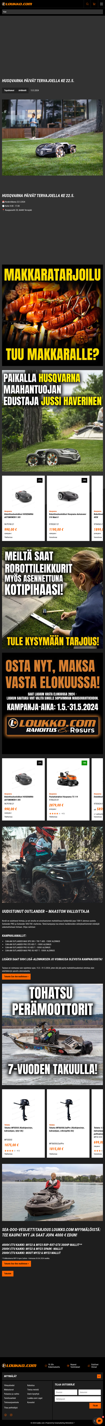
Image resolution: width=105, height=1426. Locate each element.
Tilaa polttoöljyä (11, 1407)
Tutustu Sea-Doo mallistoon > (16, 1217)
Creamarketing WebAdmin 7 (64, 1423)
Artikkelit (22, 44)
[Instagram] (11, 1415)
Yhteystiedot (9, 1385)
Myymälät (10, 1376)
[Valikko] (101, 4)
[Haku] (87, 4)
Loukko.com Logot (34, 1398)
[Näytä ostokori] (94, 4)
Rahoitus (31, 1385)
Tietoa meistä (33, 1389)
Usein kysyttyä (33, 1394)
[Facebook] (5, 1415)
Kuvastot (31, 1402)
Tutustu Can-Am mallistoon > (16, 930)
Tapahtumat (9, 44)
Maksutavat (9, 1389)
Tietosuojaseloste (11, 1402)
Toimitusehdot (10, 1398)
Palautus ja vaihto (11, 1394)
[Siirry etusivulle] (17, 4)
